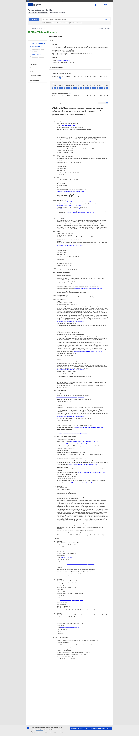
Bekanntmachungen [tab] (33, 36)
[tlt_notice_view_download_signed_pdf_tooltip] (60, 78)
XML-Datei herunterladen (38, 43)
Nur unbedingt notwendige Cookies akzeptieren (98, 728)
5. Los (31, 71)
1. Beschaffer (33, 64)
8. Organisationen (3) (35, 75)
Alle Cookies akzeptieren (77, 728)
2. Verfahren (33, 67)
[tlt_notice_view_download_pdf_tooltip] (52, 88)
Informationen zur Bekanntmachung (34, 79)
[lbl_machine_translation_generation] (70, 93)
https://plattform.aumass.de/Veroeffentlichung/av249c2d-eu (70, 191)
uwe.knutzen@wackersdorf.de (64, 60)
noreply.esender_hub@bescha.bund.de (69, 627)
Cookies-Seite (39, 729)
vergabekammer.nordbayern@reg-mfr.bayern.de (71, 600)
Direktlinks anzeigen (37, 46)
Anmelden (99, 4)
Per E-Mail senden (37, 54)
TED (29, 28)
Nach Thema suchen (74, 22)
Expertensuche (65, 22)
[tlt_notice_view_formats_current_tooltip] (107, 103)
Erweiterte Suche (56, 22)
